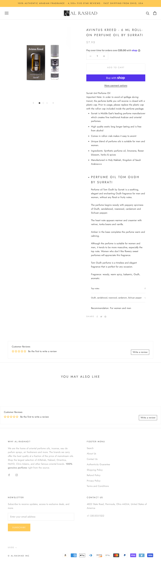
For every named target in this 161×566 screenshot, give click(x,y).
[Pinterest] (105, 317)
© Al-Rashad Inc (18, 555)
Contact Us (92, 459)
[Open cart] (154, 13)
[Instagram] (16, 475)
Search (90, 448)
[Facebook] (97, 317)
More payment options (115, 85)
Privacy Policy (93, 480)
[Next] (53, 103)
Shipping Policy (95, 470)
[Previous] (33, 103)
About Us (91, 453)
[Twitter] (101, 317)
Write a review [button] (140, 352)
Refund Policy (93, 475)
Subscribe (19, 527)
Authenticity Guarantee (98, 464)
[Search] (147, 13)
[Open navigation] (6, 13)
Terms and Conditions (98, 486)
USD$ (11, 547)
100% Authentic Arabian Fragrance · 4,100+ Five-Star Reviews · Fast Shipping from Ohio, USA (80, 3)
